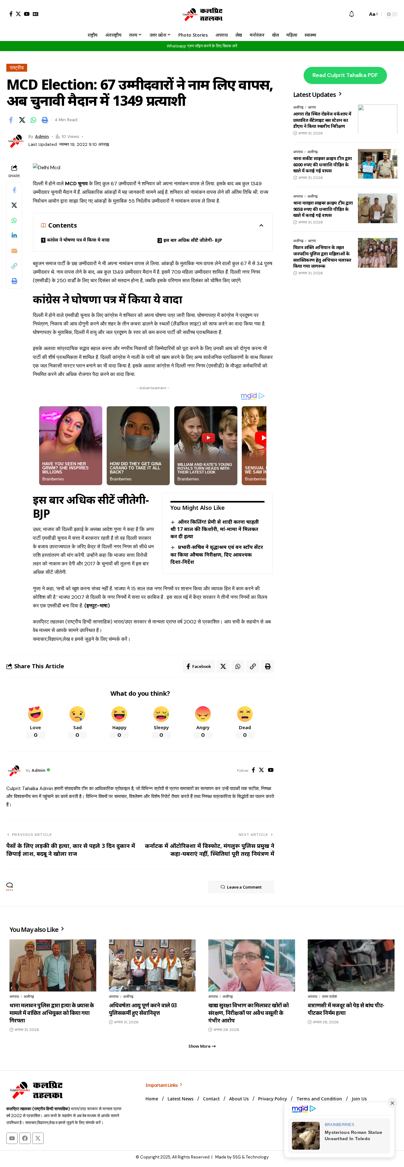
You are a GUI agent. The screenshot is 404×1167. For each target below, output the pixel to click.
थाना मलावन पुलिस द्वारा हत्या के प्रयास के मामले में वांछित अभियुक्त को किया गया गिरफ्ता (51, 1013)
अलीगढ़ (298, 107)
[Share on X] (22, 120)
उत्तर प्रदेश (329, 996)
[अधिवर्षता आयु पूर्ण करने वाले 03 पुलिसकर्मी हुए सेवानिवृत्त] (152, 965)
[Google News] (35, 13)
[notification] (351, 14)
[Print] (44, 120)
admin (42, 136)
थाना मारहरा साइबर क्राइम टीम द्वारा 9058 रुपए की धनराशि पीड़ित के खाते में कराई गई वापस (323, 209)
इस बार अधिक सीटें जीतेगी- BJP (192, 240)
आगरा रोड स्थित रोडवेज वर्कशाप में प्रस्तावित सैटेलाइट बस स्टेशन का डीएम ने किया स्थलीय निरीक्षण (322, 120)
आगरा (312, 107)
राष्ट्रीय (17, 67)
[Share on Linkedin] (14, 235)
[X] (18, 13)
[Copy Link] (14, 265)
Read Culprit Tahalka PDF (345, 75)
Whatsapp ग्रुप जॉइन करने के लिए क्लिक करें (202, 46)
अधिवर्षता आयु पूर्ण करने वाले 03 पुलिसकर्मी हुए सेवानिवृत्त (143, 1009)
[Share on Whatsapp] (33, 120)
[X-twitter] (38, 1138)
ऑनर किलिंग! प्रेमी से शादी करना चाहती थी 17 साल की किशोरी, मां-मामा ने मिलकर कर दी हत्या (214, 529)
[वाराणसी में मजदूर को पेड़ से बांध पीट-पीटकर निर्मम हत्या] (351, 965)
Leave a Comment (244, 887)
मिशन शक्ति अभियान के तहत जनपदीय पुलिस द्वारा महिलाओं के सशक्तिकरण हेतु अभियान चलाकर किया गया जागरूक (322, 256)
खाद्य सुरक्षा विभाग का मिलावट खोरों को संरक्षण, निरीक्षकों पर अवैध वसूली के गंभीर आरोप (248, 1013)
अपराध (298, 151)
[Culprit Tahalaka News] (202, 14)
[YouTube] (26, 13)
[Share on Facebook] (10, 120)
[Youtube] (12, 1138)
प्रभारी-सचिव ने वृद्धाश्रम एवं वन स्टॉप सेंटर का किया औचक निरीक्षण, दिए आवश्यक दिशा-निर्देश (216, 554)
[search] (361, 14)
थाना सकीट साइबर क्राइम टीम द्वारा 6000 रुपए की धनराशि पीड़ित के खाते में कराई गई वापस (322, 164)
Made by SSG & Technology (242, 1157)
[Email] (14, 250)
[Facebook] (11, 13)
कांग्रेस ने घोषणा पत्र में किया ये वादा (78, 240)
